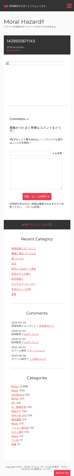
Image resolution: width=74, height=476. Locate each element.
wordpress (17, 394)
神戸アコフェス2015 (36, 224)
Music (14, 390)
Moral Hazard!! (24, 22)
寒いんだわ (17, 258)
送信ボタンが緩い (21, 273)
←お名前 (57, 153)
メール (15, 142)
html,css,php (19, 415)
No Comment (13, 50)
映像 (13, 444)
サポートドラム (29, 6)
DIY (13, 402)
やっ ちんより (37, 350)
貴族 (13, 294)
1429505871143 (21, 41)
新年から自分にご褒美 (23, 268)
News (14, 436)
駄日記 (15, 386)
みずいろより (31, 334)
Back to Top (62, 472)
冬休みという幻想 (21, 289)
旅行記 (15, 398)
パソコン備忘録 (20, 427)
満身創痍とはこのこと (23, 248)
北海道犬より (46, 325)
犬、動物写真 (18, 406)
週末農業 (16, 419)
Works (15, 423)
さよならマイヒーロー (23, 283)
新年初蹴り (17, 278)
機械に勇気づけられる (23, 253)
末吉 (13, 263)
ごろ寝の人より (38, 358)
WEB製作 (13, 6)
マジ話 (15, 440)
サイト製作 (17, 431)
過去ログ (16, 411)
